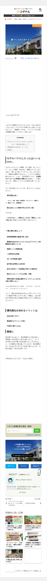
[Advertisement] (23, 85)
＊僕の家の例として (20, 144)
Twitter (23, 492)
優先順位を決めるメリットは (17, 147)
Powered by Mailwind (33, 435)
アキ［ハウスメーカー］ (30, 58)
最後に (10, 150)
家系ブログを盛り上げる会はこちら (23, 15)
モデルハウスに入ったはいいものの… (20, 141)
